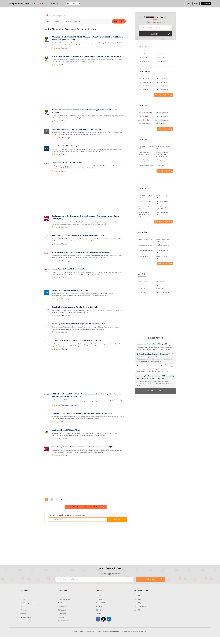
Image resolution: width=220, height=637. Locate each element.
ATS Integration (62, 610)
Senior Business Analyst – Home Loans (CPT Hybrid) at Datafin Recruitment (81, 252)
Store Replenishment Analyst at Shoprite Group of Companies (75, 307)
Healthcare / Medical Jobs (162, 196)
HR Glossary (61, 617)
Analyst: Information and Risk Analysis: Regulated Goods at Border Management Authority (86, 56)
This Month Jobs (143, 61)
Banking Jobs (159, 165)
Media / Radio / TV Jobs (161, 213)
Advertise (99, 613)
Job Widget (99, 596)
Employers (206, 3)
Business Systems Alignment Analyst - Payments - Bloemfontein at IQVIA (79, 324)
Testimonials (99, 606)
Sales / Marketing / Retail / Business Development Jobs (161, 154)
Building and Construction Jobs (161, 161)
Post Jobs (55, 3)
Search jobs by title (164, 263)
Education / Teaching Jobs (162, 202)
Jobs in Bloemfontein (162, 120)
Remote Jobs (142, 288)
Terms (99, 631)
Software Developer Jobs (161, 257)
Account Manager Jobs (145, 250)
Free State (65, 332)
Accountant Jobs (143, 256)
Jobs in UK (137, 610)
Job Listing (22, 596)
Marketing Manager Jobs (161, 251)
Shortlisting (61, 603)
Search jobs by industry (162, 221)
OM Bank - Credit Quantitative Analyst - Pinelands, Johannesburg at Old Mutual (82, 413)
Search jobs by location (162, 95)
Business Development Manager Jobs (162, 240)
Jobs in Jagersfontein (162, 116)
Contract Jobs (142, 281)
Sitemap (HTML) (101, 603)
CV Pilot (22, 599)
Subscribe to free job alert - (67, 515)
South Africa (72, 3)
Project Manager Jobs (145, 239)
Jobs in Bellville (143, 120)
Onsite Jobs (142, 292)
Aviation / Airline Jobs (145, 165)
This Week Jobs (143, 57)
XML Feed (99, 599)
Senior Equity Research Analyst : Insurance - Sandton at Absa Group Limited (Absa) (83, 447)
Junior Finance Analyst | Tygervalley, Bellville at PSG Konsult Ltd (76, 129)
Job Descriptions (63, 621)
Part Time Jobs (143, 285)
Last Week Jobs (160, 57)
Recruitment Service (64, 599)
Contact (82, 631)
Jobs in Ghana (138, 596)
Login (188, 3)
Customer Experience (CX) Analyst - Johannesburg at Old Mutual (76, 340)
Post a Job (61, 596)
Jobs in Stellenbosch (144, 124)
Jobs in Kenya (138, 599)
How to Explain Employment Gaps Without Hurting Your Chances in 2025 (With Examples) (155, 377)
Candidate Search (63, 606)
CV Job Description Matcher (28, 603)
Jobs (34, 3)
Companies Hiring (25, 617)
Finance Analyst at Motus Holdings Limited (68, 146)
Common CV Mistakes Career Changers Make (153, 344)
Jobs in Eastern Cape (145, 82)
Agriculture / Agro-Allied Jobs (144, 161)
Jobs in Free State (161, 82)
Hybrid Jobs (159, 288)
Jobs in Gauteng (143, 78)
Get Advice (43, 3)
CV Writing (23, 610)
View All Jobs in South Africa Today (85, 507)
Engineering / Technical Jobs (146, 148)
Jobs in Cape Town (161, 113)
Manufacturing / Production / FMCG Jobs (144, 214)
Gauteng (64, 48)
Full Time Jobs (160, 281)
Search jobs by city (164, 129)
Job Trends (22, 613)
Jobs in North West (161, 86)
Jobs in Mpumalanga (162, 89)
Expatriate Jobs (160, 285)
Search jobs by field (164, 171)
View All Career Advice (155, 391)
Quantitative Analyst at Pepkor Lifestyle (67, 163)
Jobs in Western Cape (162, 78)
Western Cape (66, 138)
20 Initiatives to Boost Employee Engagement (152, 354)
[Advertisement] (85, 88)
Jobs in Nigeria (138, 603)
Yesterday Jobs (160, 54)
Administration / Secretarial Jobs (143, 153)
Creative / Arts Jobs (144, 201)
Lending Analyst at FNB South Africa (66, 430)
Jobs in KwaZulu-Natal (145, 86)
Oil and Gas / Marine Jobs (145, 208)
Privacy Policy (91, 631)
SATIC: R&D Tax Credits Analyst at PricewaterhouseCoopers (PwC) (78, 235)
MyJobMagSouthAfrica (139, 631)
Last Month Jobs (160, 61)
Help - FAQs (99, 610)
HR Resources (62, 613)
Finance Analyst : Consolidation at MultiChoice (69, 269)
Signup (196, 3)
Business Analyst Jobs (145, 245)
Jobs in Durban (143, 116)
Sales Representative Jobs (162, 246)
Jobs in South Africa (140, 606)
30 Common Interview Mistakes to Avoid (151, 366)
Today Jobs (142, 54)
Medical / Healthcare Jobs (162, 148)
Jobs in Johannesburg (145, 113)
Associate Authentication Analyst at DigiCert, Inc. (70, 290)
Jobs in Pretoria (160, 124)
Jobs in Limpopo (143, 89)
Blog (21, 606)
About (75, 631)
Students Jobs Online (162, 292)
